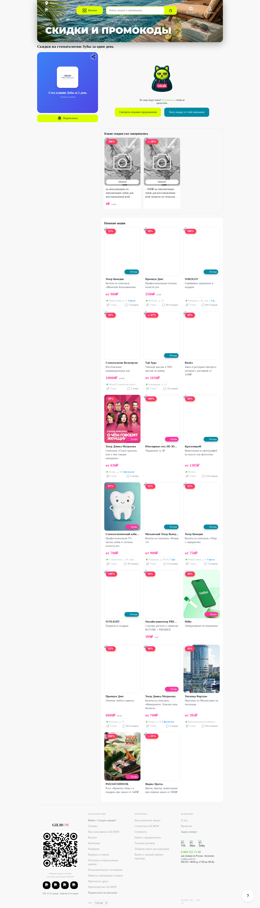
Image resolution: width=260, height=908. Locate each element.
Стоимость (141, 831)
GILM (60, 825)
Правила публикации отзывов (105, 875)
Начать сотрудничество (148, 837)
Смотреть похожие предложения (138, 112)
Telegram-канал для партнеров (152, 849)
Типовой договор (145, 843)
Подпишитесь (168, 100)
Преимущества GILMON (102, 887)
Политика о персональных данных (103, 862)
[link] (248, 896)
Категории (94, 843)
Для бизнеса (140, 19)
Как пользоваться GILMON (103, 831)
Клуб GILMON (94, 19)
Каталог (92, 10)
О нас (184, 820)
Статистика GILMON (147, 826)
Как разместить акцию (147, 820)
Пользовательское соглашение (105, 869)
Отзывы (92, 826)
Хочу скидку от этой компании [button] (187, 112)
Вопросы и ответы (117, 19)
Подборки (94, 849)
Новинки (76, 19)
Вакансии (186, 826)
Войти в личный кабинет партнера (149, 856)
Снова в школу (53, 19)
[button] (46, 885)
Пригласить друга (98, 881)
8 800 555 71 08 (191, 852)
